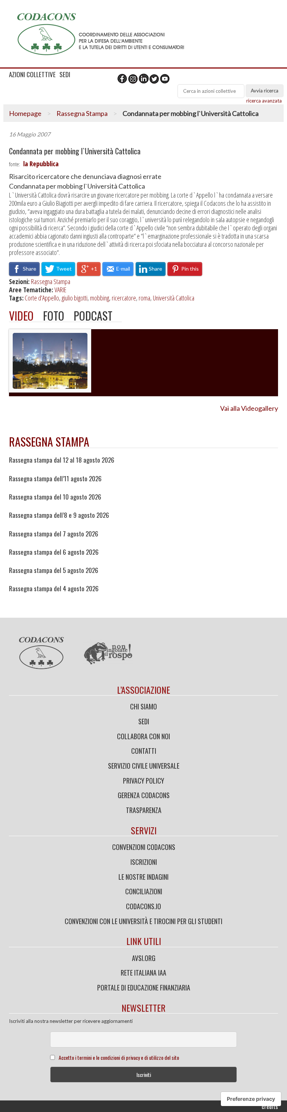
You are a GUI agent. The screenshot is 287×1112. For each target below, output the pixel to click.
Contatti (143, 751)
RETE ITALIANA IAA (143, 972)
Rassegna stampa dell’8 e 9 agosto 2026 (59, 515)
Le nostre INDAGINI (143, 877)
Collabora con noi (143, 736)
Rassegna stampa (49, 441)
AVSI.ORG (143, 958)
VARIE (61, 289)
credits (270, 1106)
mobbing (99, 297)
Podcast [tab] (93, 315)
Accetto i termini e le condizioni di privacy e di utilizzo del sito (119, 1057)
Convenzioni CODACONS (143, 847)
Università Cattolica (173, 297)
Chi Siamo (143, 706)
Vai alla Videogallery (249, 408)
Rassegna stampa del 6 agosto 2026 (54, 552)
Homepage (25, 113)
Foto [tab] (53, 315)
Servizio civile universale (143, 766)
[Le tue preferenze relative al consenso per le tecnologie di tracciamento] (251, 1099)
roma (144, 297)
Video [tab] (21, 315)
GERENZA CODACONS (144, 795)
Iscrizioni (143, 862)
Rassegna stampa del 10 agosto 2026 (55, 496)
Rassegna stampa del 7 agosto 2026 (53, 533)
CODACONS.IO (143, 906)
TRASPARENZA (143, 810)
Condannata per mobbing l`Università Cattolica (75, 151)
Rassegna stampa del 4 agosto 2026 (54, 588)
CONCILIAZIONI (143, 891)
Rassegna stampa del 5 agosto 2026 (53, 570)
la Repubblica (41, 163)
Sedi (143, 721)
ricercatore (124, 297)
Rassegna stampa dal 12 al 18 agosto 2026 (61, 460)
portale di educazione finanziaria (143, 987)
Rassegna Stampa (82, 113)
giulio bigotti (74, 297)
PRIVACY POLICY (143, 780)
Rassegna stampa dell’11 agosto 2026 (55, 478)
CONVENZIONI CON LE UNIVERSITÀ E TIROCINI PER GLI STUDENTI (143, 921)
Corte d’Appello (42, 297)
